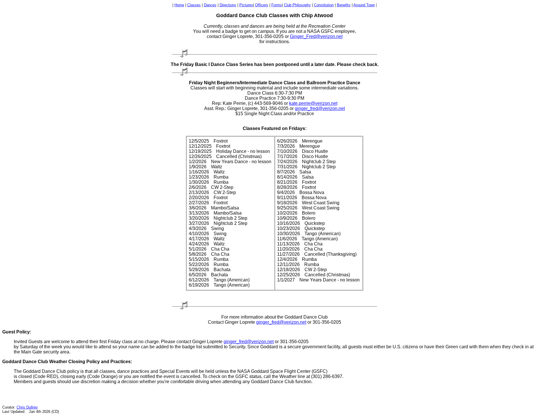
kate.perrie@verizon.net (313, 103)
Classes (194, 5)
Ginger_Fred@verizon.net (316, 36)
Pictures (246, 5)
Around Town (364, 5)
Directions (228, 5)
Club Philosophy (297, 5)
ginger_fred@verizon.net (320, 108)
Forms (276, 5)
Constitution (324, 5)
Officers (261, 5)
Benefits (344, 5)
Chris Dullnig (27, 407)
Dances (210, 5)
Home (179, 5)
